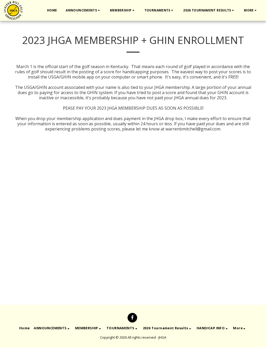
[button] (83, 10)
